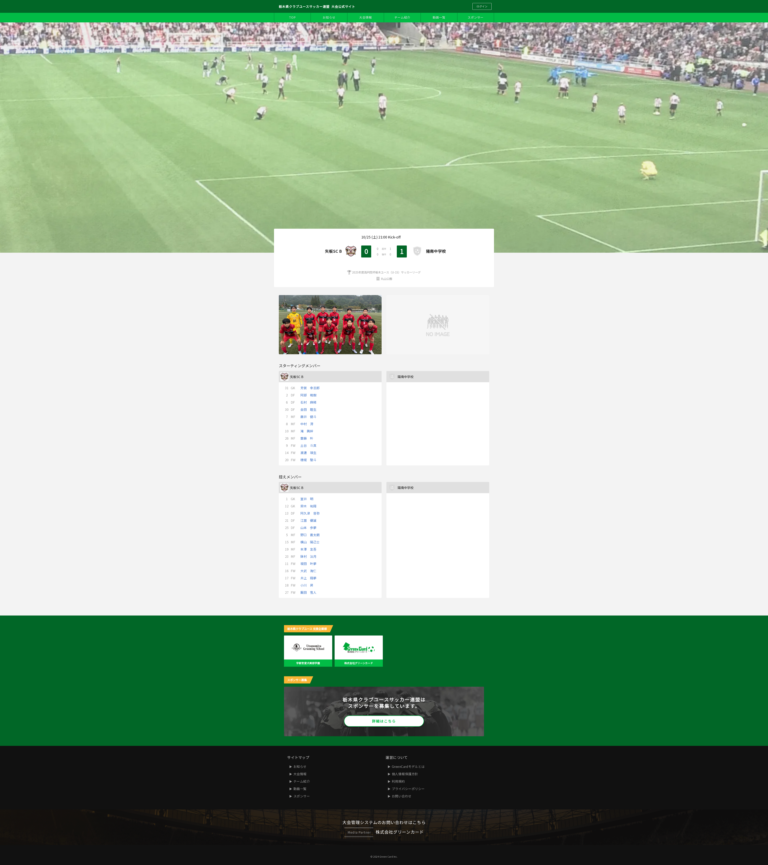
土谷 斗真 (308, 445)
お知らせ (329, 17)
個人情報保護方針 (405, 773)
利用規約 (398, 781)
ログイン (482, 6)
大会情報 (365, 17)
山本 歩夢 (308, 527)
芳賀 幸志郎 (310, 387)
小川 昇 (306, 585)
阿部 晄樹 (308, 395)
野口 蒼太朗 (310, 534)
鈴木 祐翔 (308, 506)
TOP (292, 17)
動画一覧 (439, 17)
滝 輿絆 (306, 431)
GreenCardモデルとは (408, 766)
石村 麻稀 (308, 402)
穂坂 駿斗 (308, 459)
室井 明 (306, 498)
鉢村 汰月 (308, 556)
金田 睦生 (308, 409)
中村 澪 (306, 423)
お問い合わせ (402, 796)
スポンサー (476, 17)
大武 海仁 (308, 570)
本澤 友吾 (308, 549)
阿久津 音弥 (310, 513)
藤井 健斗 (308, 416)
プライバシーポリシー (408, 788)
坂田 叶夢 (308, 563)
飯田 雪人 (308, 592)
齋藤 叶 (306, 438)
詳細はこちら (384, 720)
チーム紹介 (402, 17)
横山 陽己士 (310, 542)
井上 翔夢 (308, 578)
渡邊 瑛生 (308, 452)
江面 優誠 (308, 520)
